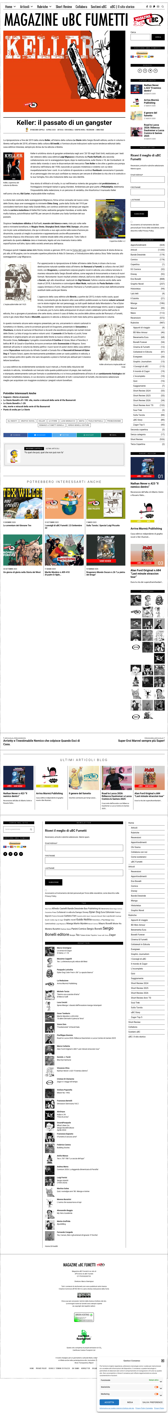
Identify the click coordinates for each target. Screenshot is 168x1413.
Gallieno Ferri (70, 916)
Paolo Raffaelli (95, 421)
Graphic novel (28, 421)
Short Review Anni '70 (143, 405)
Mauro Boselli (105, 923)
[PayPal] (154, 6)
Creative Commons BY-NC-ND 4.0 (71, 1289)
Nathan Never (66, 929)
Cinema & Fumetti (141, 347)
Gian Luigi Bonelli (109, 916)
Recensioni (90, 130)
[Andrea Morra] (49, 1170)
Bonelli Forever (140, 342)
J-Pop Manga (105, 920)
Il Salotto (135, 298)
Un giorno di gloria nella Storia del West (22, 572)
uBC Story (137, 420)
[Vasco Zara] (49, 1028)
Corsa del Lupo (79, 250)
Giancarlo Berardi (96, 916)
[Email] (158, 6)
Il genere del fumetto (150, 114)
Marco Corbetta (63, 1046)
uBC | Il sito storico (122, 6)
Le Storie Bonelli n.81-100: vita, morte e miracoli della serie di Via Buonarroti (39, 400)
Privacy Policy (159, 1408)
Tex (78, 934)
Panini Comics (78, 928)
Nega (130, 1402)
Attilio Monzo (62, 1156)
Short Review (64, 6)
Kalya (112, 920)
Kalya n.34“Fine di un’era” (63, 1115)
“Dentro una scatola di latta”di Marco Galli (68, 995)
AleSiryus (61, 1112)
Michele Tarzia (63, 991)
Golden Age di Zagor (56, 920)
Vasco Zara (61, 1024)
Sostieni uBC (99, 6)
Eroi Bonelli (69, 130)
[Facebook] (147, 6)
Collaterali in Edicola (142, 352)
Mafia (82, 421)
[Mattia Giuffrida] (49, 1225)
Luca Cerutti (62, 1002)
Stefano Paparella (64, 1090)
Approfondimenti (138, 245)
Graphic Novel (80, 130)
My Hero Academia (64, 1213)
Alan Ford (48, 909)
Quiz (135, 381)
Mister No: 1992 (63, 1093)
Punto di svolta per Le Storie (16, 409)
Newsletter (85, 1368)
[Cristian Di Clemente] (49, 1082)
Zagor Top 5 (139, 425)
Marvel (134, 308)
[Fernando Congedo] (49, 1236)
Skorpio (72, 935)
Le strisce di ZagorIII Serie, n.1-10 (64, 952)
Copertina (135, 264)
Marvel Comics (93, 924)
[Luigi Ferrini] (49, 1181)
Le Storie (53, 421)
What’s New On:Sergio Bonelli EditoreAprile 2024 (65, 1127)
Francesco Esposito (65, 1134)
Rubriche (42, 6)
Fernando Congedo (65, 1232)
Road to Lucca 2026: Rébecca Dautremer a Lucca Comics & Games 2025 (154, 130)
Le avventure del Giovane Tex (17, 525)
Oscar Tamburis (63, 1013)
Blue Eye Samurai (64, 1060)
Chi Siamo (136, 847)
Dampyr (78, 912)
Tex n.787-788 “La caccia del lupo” (71, 1158)
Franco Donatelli (58, 916)
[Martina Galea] (49, 1192)
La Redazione (62, 981)
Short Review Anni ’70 (141, 998)
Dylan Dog (94, 912)
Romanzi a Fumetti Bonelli (51, 425)
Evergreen (137, 356)
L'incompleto (139, 376)
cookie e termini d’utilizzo (59, 1368)
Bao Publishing (91, 908)
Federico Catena (64, 1145)
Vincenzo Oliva (63, 1068)
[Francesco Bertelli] (49, 1104)
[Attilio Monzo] (49, 1159)
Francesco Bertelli (64, 1101)
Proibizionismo (114, 421)
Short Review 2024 (142, 390)
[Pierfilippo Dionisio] (49, 1039)
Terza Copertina (138, 444)
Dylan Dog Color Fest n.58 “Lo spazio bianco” (75, 972)
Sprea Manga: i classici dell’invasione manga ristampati (79, 1005)
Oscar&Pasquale (64, 1123)
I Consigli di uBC (140, 366)
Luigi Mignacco (68, 421)
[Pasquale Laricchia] (49, 973)
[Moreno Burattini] (49, 1203)
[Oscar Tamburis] (49, 1017)
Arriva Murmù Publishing (151, 101)
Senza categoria (138, 434)
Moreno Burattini (53, 929)
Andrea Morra (62, 1167)
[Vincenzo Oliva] (49, 1071)
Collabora (81, 6)
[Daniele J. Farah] (49, 1060)
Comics (134, 259)
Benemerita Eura (140, 337)
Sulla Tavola (139, 415)
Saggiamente (139, 386)
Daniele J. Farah (64, 1057)
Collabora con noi (139, 852)
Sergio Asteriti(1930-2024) (62, 1181)
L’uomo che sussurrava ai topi (69, 1202)
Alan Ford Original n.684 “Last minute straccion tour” (146, 573)
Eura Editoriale (107, 912)
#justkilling (61, 1224)
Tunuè (99, 935)
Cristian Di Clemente (65, 1079)
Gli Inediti (12, 421)
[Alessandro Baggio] (49, 1214)
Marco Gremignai (64, 948)
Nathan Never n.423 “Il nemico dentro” (152, 88)
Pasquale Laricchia (65, 970)
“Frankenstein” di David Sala (68, 1027)
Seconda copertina (139, 429)
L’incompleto (137, 968)
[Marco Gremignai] (49, 951)
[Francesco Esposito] (49, 1137)
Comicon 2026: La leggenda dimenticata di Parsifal (77, 1169)
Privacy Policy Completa (144, 1408)
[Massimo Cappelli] (49, 962)
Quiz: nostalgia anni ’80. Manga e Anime (73, 1191)
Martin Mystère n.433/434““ (70, 1017)
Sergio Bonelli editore (78, 425)
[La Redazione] (49, 984)
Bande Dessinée (138, 254)
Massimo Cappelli (38, 130)
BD (99, 909)
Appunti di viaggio (141, 327)
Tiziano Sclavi (85, 935)
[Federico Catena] (49, 1148)
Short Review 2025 (142, 395)
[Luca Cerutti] (49, 1006)
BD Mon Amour (140, 332)
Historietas (136, 288)
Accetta (109, 1402)
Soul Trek (137, 410)
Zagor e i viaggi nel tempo (67, 1082)
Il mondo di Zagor (141, 371)
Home (8, 6)
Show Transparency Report (84, 1363)
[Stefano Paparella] (49, 1093)
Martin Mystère (81, 923)
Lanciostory (50, 923)
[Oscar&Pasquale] (49, 1126)
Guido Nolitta (84, 919)
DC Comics (136, 269)
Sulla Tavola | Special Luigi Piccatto (103, 525)
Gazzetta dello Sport (83, 916)
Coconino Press (50, 912)
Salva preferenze (153, 1402)
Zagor (112, 934)
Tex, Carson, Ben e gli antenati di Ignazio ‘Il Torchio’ (77, 1235)
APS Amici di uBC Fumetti (84, 1274)
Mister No (117, 923)
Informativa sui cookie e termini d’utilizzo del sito (117, 1408)
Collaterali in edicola (66, 912)
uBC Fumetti (136, 862)
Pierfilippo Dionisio (65, 1035)
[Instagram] (150, 6)
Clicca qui (64, 1301)
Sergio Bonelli (94, 928)
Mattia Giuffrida (63, 1221)
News (133, 313)
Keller (42, 421)
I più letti (134, 293)
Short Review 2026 (142, 400)
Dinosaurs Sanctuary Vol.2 (68, 1104)
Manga (134, 303)
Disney (134, 274)
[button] (162, 1360)
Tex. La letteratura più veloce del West (72, 961)
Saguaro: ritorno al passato (16, 397)
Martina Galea (63, 1188)
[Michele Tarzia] (49, 995)
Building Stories (63, 1148)
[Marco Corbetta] (49, 1049)
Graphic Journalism (142, 361)
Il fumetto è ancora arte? (67, 1137)
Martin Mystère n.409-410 (57, 573)
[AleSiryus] (49, 1115)
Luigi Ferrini (62, 1177)
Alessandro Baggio (65, 1210)
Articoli (24, 6)
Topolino (94, 935)
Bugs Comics (118, 909)
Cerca (133, 32)
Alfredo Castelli (59, 908)
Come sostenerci (138, 857)
